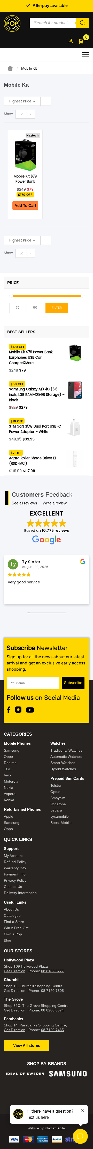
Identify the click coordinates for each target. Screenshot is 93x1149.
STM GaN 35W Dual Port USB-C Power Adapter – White (35, 429)
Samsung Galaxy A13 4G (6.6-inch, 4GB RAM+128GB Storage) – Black (37, 395)
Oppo (8, 756)
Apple (8, 816)
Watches (58, 743)
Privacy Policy (15, 880)
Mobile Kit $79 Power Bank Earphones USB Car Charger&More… (31, 358)
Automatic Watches (66, 756)
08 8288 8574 (52, 1010)
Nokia (8, 787)
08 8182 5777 (52, 971)
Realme (10, 763)
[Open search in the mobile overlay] (59, 23)
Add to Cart (25, 205)
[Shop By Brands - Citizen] (68, 1088)
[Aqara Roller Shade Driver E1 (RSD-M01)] (75, 459)
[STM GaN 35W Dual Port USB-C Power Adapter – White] (75, 427)
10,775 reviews (55, 530)
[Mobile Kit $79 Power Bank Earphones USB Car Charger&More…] (75, 353)
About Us (11, 909)
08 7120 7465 (52, 1030)
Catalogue (12, 915)
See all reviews (24, 503)
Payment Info (15, 874)
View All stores (26, 1045)
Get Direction (14, 971)
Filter (57, 308)
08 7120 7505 (52, 991)
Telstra (55, 785)
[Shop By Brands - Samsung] (25, 1074)
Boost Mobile (61, 823)
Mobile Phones (17, 743)
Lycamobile (59, 816)
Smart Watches (62, 763)
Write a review (55, 503)
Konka (9, 800)
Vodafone (58, 804)
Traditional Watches (66, 750)
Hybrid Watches (63, 769)
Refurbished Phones (22, 809)
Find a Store (14, 922)
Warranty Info (15, 868)
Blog (7, 940)
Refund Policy (15, 862)
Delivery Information (20, 893)
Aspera (10, 794)
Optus (55, 792)
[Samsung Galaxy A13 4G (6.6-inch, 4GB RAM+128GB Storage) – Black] (75, 390)
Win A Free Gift (16, 928)
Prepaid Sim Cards (67, 778)
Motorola (11, 781)
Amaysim (57, 798)
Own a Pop (13, 934)
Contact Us (13, 887)
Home (10, 68)
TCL (7, 769)
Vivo (7, 775)
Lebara (56, 810)
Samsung (11, 750)
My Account (13, 856)
